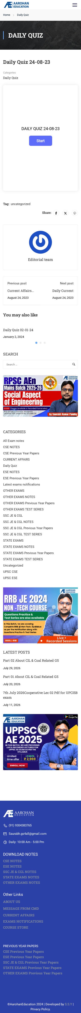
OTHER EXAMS (13, 491)
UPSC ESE (10, 578)
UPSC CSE (10, 572)
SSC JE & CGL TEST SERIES (22, 534)
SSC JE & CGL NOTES (18, 522)
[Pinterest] (75, 213)
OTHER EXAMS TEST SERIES (23, 509)
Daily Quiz (23, 14)
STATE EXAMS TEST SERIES (23, 559)
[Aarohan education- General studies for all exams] (19, 813)
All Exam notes (13, 441)
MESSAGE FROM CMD (21, 908)
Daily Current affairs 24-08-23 (61, 292)
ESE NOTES (11, 472)
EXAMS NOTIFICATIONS (23, 921)
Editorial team (40, 259)
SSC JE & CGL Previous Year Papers (28, 528)
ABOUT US (11, 901)
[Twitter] (65, 213)
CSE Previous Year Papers (21, 453)
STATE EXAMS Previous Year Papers (28, 553)
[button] (36, 343)
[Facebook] (56, 213)
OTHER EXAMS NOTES (19, 497)
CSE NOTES (11, 447)
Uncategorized (13, 565)
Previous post (17, 283)
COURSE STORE (16, 927)
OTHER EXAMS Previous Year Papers (29, 503)
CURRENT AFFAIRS (16, 459)
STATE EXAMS (13, 540)
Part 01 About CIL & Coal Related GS (30, 676)
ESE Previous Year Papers (21, 478)
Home (6, 14)
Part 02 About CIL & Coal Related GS (31, 660)
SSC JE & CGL (13, 516)
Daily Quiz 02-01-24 (18, 330)
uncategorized (20, 204)
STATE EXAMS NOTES (18, 547)
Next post (67, 283)
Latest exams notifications (21, 484)
